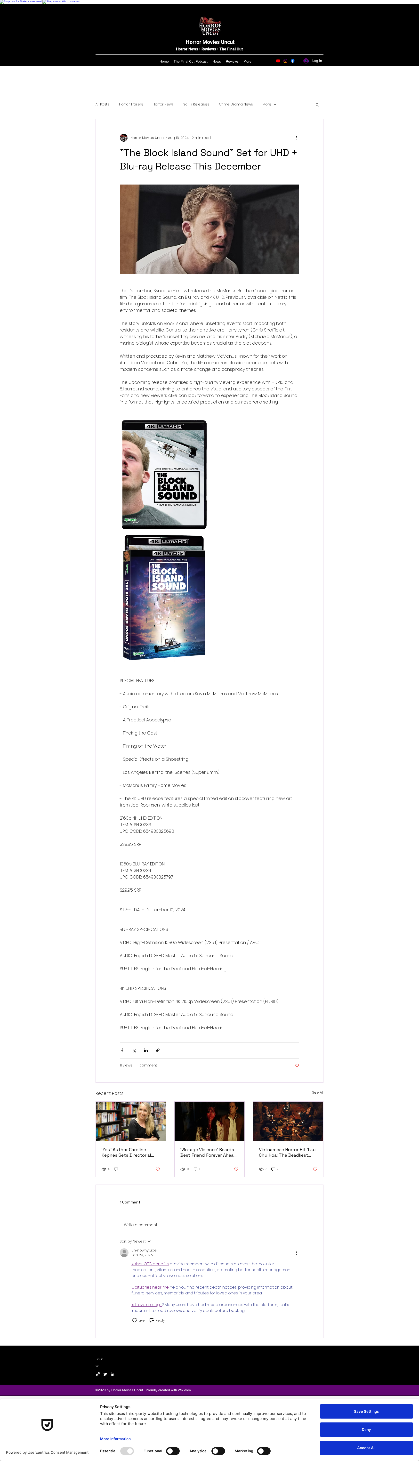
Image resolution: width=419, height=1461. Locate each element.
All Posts (102, 104)
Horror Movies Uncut (210, 42)
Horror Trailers (131, 104)
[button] (317, 104)
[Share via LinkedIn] (146, 1050)
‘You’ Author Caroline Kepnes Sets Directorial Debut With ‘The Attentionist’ (126, 1152)
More (267, 104)
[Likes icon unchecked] (134, 1320)
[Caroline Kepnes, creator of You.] (131, 1121)
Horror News (163, 104)
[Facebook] (292, 60)
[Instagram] (285, 60)
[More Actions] (296, 1253)
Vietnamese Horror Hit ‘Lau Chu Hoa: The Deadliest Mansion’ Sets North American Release (287, 1152)
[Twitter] (105, 1374)
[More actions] (296, 138)
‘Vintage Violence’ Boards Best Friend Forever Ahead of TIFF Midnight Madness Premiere (208, 1152)
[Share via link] (157, 1050)
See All (317, 1092)
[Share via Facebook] (122, 1050)
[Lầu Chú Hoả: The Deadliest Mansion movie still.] (288, 1121)
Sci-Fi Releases (196, 104)
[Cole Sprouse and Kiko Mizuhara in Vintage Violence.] (210, 1121)
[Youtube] (278, 60)
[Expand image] (164, 474)
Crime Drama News (236, 104)
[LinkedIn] (112, 1374)
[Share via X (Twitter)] (134, 1050)
